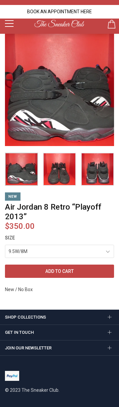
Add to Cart (59, 271)
